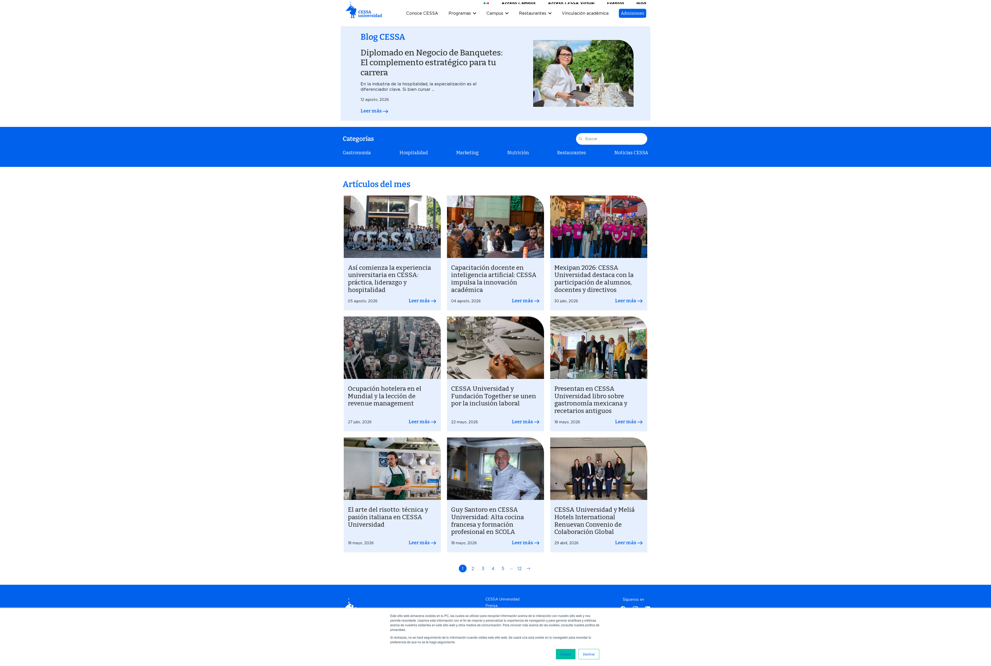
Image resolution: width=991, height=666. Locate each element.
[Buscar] (580, 146)
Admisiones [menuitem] (632, 20)
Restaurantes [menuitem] (532, 20)
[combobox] (611, 146)
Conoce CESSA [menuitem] (422, 20)
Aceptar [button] (565, 654)
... (511, 575)
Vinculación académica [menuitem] (585, 20)
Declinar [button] (589, 654)
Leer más (371, 119)
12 (519, 576)
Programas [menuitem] (460, 20)
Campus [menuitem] (494, 20)
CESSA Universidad (502, 607)
